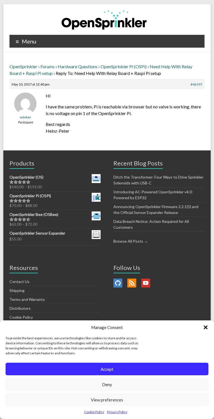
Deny (107, 384)
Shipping (17, 290)
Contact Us (19, 281)
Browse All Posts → (130, 241)
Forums (47, 66)
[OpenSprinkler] (104, 20)
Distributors (20, 308)
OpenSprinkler (23, 66)
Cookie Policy (94, 412)
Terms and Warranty (27, 299)
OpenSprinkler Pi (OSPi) (124, 66)
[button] (205, 327)
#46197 (196, 84)
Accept (107, 369)
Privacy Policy (117, 412)
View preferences (107, 399)
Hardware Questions (78, 66)
